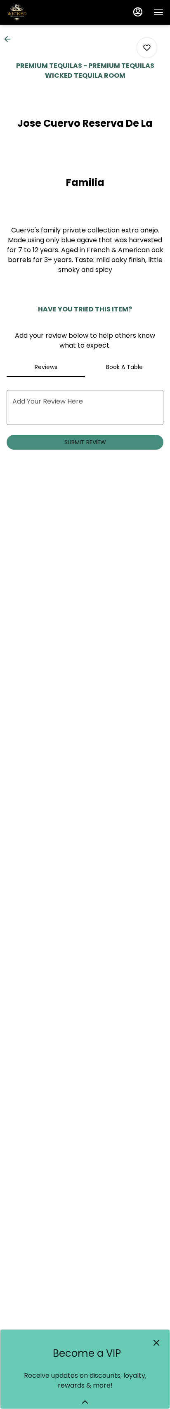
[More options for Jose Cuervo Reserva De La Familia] (147, 48)
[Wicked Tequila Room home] (44, 12)
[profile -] (138, 12)
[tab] (46, 367)
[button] (10, 39)
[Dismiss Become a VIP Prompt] (156, 1343)
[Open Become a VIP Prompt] (85, 1402)
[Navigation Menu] (158, 12)
